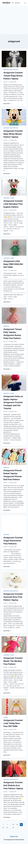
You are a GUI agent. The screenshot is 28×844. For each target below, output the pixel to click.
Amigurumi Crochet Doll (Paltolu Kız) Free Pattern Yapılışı (13, 785)
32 (3, 827)
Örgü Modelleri (14, 69)
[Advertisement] (14, 20)
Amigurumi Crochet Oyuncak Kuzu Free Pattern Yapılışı (13, 597)
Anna (6, 81)
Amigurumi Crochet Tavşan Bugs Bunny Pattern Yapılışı (13, 75)
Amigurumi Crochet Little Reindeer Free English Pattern (13, 204)
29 (13, 824)
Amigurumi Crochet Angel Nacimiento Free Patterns (13, 540)
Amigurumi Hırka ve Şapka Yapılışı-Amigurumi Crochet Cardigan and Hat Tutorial (13, 402)
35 (13, 827)
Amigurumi (6, 69)
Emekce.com (14, 836)
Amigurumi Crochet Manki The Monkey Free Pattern (13, 661)
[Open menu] (25, 3)
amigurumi (6, 534)
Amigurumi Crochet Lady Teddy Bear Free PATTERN (13, 723)
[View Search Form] (13, 3)
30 (17, 824)
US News (12, 197)
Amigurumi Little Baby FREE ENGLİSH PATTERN (13, 264)
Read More (7, 103)
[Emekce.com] (6, 3)
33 (7, 827)
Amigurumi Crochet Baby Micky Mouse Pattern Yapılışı (13, 134)
